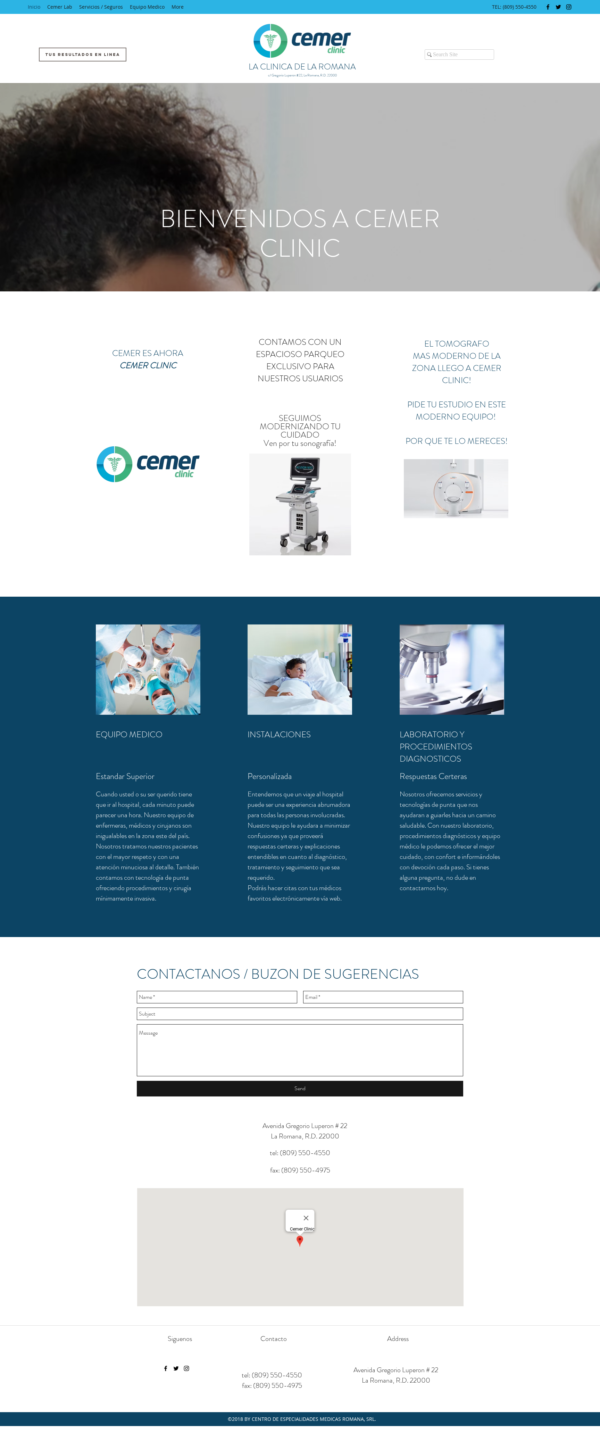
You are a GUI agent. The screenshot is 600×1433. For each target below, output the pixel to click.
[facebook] (547, 6)
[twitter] (558, 6)
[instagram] (568, 6)
